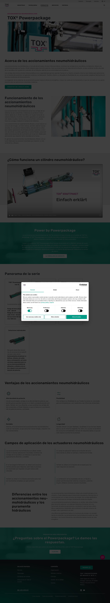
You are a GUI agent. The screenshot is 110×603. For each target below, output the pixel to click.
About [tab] (77, 290)
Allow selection (55, 317)
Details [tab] (55, 290)
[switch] (46, 311)
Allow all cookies (76, 317)
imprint (52, 302)
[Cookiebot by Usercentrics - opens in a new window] (80, 285)
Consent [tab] (32, 290)
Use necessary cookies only (33, 317)
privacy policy (45, 302)
